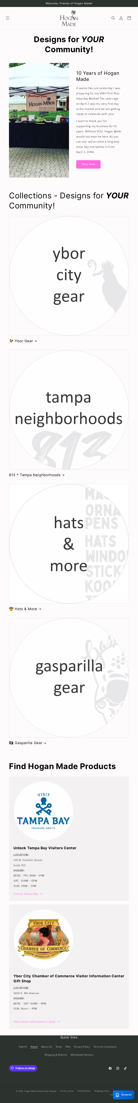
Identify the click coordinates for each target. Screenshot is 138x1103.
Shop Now (88, 164)
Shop (59, 1046)
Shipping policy (102, 1091)
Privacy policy (67, 1091)
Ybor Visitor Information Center (34, 1021)
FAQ (67, 1046)
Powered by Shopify (47, 1091)
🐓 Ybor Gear (21, 341)
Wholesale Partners (82, 1054)
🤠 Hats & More (23, 609)
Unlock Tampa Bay (25, 893)
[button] (8, 18)
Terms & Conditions (104, 1046)
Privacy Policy (82, 1046)
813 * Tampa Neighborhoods (35, 475)
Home (34, 1046)
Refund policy (84, 1091)
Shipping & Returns (56, 1054)
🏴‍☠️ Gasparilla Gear (25, 743)
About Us (46, 1046)
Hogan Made (30, 1091)
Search (23, 1046)
